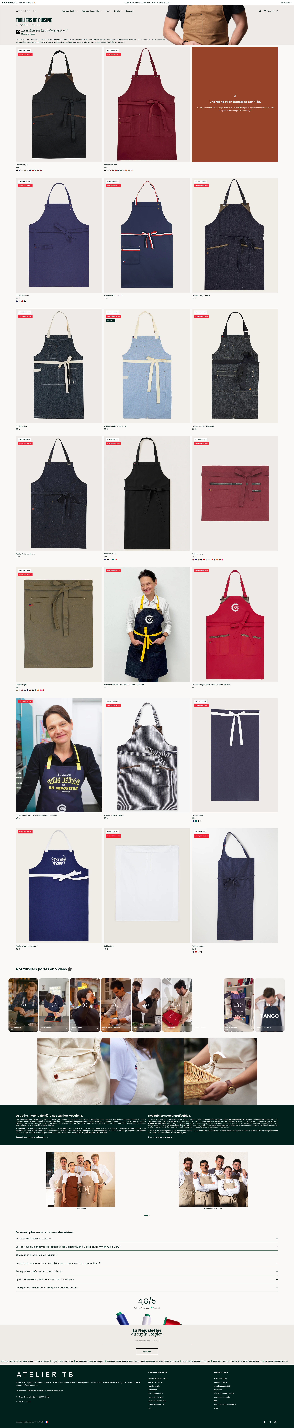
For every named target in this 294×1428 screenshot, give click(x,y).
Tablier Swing (197, 815)
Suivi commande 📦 (27, 2)
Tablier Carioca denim (25, 554)
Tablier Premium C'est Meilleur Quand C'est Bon (124, 684)
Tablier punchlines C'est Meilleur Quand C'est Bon (36, 815)
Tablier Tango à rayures (114, 815)
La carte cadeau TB (156, 1404)
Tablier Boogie (198, 946)
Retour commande (222, 1397)
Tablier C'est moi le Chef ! (26, 946)
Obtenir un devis (221, 1382)
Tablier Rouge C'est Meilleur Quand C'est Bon (211, 684)
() (270, 11)
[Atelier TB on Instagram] (269, 1422)
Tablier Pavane (110, 554)
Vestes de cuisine (155, 1382)
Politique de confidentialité (225, 1404)
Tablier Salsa (21, 426)
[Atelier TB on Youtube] (275, 1422)
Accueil (18, 25)
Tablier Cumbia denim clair (115, 426)
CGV (216, 1408)
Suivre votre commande (224, 1393)
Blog (149, 1408)
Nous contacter (220, 1379)
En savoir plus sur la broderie (160, 1137)
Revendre (218, 1390)
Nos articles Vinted (155, 1397)
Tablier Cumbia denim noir (203, 426)
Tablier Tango (22, 165)
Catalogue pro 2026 (222, 1386)
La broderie (152, 1390)
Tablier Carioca (110, 165)
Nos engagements (155, 1393)
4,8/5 (14, 2)
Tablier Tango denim (201, 295)
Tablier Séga (21, 684)
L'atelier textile (154, 1386)
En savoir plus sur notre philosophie (31, 1137)
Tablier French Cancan (113, 295)
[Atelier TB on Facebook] (264, 1422)
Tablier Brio (109, 946)
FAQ (216, 1401)
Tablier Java (197, 554)
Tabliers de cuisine (28, 25)
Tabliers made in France (157, 1379)
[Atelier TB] (26, 11)
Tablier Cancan (22, 295)
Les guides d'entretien (157, 1401)
